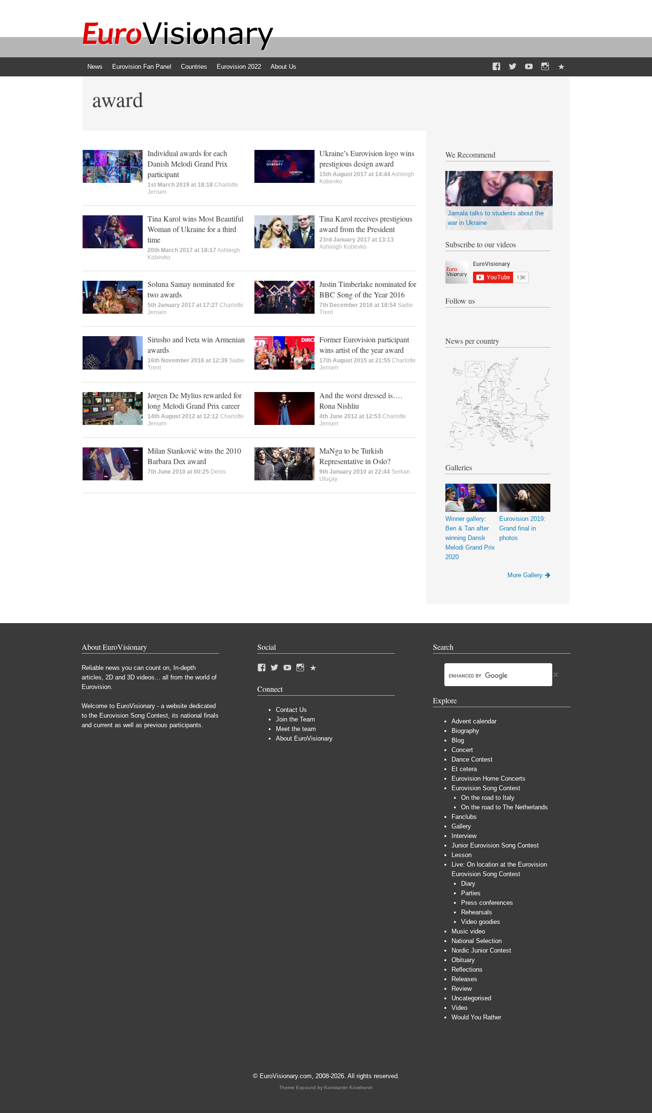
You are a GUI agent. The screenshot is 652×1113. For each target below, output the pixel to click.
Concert (462, 749)
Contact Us (291, 709)
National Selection (477, 940)
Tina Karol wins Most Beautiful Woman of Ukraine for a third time (195, 228)
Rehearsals (476, 912)
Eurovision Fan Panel (141, 66)
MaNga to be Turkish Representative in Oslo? (354, 455)
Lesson (462, 855)
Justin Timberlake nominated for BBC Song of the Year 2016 (367, 289)
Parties (471, 893)
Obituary (463, 960)
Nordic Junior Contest (481, 950)
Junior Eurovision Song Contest (495, 845)
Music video (468, 931)
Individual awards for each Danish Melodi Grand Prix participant (187, 163)
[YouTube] (529, 66)
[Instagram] (545, 66)
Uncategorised (471, 998)
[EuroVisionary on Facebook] (496, 66)
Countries (194, 66)
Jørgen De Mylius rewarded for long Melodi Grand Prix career (194, 400)
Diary (468, 883)
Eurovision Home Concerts (489, 778)
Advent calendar (474, 721)
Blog (458, 740)
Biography (465, 730)
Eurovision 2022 (239, 66)
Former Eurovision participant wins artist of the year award (364, 344)
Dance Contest (472, 759)
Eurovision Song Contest (486, 788)
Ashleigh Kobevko (343, 247)
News (95, 66)
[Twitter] (513, 66)
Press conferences (487, 902)
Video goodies (480, 921)
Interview (464, 835)
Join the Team (295, 719)
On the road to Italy (488, 797)
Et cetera (464, 769)
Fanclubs (464, 816)
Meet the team (296, 728)
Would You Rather (476, 1017)
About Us (283, 66)
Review (462, 988)
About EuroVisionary (304, 738)
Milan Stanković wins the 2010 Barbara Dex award (194, 455)
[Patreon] (561, 66)
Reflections (467, 969)
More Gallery (525, 575)
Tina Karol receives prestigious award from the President (365, 223)
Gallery (461, 826)
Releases (464, 979)
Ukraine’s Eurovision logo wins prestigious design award (366, 158)
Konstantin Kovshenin (348, 1087)
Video (459, 1007)
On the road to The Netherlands (504, 807)
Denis (218, 471)
